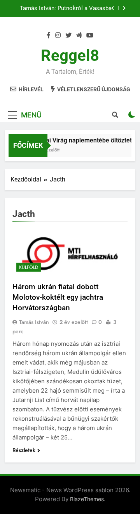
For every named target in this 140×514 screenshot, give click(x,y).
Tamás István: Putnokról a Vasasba (66, 8)
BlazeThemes (87, 499)
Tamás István (34, 322)
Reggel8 (70, 55)
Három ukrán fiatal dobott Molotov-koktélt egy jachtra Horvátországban (57, 297)
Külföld (28, 267)
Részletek (23, 450)
